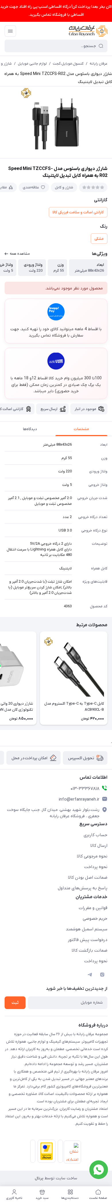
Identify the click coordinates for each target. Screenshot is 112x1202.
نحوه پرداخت (95, 867)
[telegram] (89, 974)
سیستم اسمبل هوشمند (86, 929)
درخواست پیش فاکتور (87, 940)
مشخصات (81, 429)
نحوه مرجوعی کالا (92, 856)
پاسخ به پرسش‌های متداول (82, 888)
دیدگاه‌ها (30, 429)
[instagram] (102, 974)
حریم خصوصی (95, 918)
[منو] (10, 31)
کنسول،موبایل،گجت (68, 63)
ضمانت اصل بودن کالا (87, 877)
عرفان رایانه (98, 63)
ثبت (15, 1003)
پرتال (39, 1178)
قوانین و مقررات (93, 908)
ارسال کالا (98, 846)
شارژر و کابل (64, 187)
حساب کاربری (95, 835)
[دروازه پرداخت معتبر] (45, 1152)
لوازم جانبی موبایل (32, 63)
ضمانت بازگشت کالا (89, 950)
